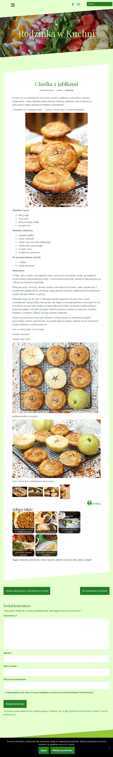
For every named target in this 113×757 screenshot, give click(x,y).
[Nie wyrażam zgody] (109, 747)
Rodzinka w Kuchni (56, 33)
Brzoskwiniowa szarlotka (94, 590)
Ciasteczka (69, 90)
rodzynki (87, 560)
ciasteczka (23, 560)
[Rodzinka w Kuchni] (56, 25)
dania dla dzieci (70, 560)
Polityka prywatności (63, 750)
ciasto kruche (34, 560)
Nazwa (8, 652)
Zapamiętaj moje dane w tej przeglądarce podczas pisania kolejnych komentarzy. (50, 692)
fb (29, 339)
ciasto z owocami (47, 560)
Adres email (11, 665)
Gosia (59, 90)
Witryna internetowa (15, 679)
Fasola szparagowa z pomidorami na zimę (27, 590)
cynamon (59, 560)
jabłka (80, 560)
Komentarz (10, 615)
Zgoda (44, 750)
